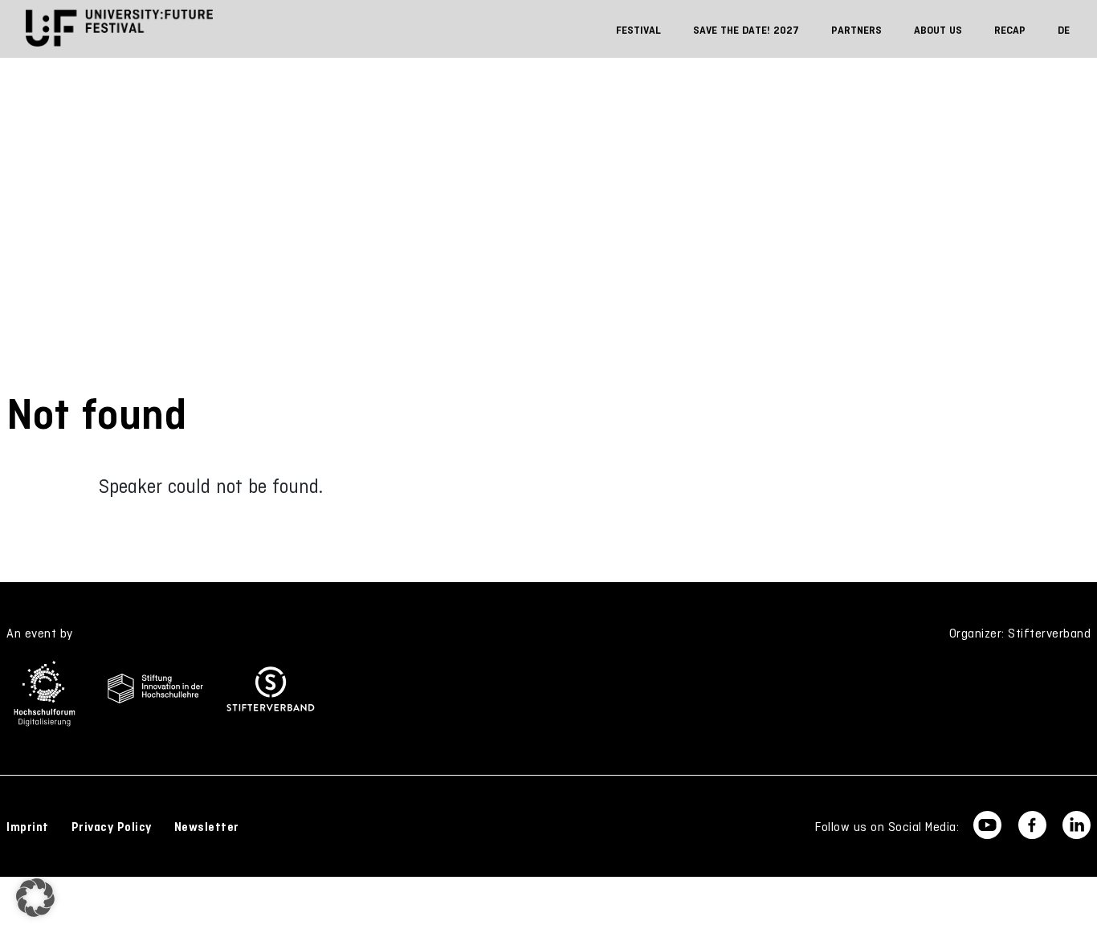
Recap (1010, 30)
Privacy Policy (111, 827)
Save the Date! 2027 (746, 30)
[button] (35, 897)
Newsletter (206, 827)
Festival (638, 30)
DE (1064, 30)
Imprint (27, 827)
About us (938, 30)
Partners (856, 30)
